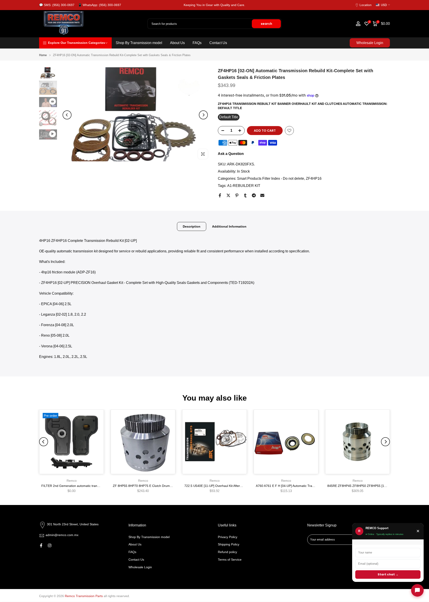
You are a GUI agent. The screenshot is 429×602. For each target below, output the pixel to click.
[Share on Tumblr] (245, 195)
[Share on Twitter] (228, 195)
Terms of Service (230, 559)
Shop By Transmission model (139, 43)
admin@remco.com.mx (62, 535)
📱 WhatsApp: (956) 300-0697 (99, 5)
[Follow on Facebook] (41, 545)
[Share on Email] (262, 195)
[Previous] (67, 114)
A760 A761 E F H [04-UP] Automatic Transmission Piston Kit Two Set (304, 486)
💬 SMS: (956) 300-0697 (56, 5)
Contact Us (218, 43)
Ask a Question (231, 154)
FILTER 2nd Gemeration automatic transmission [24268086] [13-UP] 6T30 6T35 (98, 486)
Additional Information (229, 226)
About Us (177, 43)
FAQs (197, 43)
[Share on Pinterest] (237, 195)
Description (191, 226)
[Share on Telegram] (254, 195)
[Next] (203, 114)
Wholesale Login (369, 43)
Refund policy (227, 552)
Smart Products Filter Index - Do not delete (270, 178)
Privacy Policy (227, 537)
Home (43, 55)
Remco (72, 480)
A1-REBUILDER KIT (243, 186)
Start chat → (388, 574)
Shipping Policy (228, 544)
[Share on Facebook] (220, 195)
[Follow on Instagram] (50, 545)
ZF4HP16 (314, 178)
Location (366, 5)
